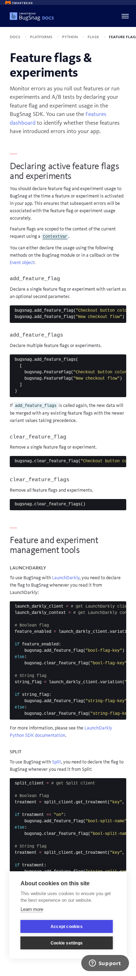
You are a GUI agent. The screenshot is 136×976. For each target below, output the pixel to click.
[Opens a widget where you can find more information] (105, 963)
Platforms (41, 36)
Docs (15, 36)
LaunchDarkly (66, 577)
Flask (94, 36)
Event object (22, 262)
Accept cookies (67, 926)
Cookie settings (67, 943)
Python (70, 36)
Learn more (32, 909)
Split (56, 762)
